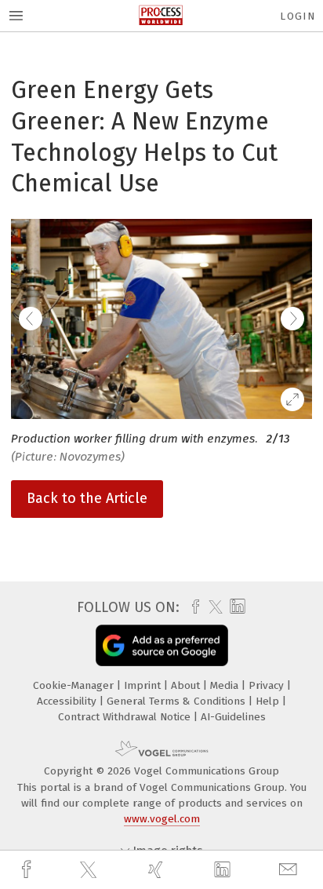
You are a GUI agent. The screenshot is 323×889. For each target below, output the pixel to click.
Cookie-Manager (75, 685)
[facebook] (28, 870)
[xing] (158, 870)
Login (297, 16)
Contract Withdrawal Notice (126, 716)
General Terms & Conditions (178, 701)
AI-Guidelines (233, 716)
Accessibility (68, 701)
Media (225, 685)
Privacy (268, 685)
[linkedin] (224, 870)
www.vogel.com (162, 818)
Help (269, 701)
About (187, 685)
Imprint (144, 685)
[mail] (290, 870)
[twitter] (90, 870)
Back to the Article (87, 498)
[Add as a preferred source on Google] (162, 645)
